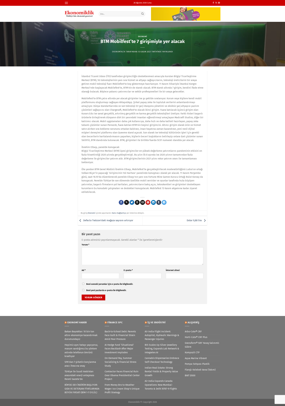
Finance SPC (115, 322)
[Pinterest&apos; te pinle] (147, 202)
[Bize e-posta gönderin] (219, 3)
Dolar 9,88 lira (194, 220)
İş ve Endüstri (157, 322)
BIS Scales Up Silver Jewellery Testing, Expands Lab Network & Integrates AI (162, 348)
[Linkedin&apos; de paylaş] (153, 202)
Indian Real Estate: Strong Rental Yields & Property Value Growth (161, 371)
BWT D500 (190, 375)
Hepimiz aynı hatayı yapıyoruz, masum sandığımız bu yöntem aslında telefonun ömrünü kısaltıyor (81, 350)
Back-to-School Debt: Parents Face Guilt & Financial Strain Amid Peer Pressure (120, 335)
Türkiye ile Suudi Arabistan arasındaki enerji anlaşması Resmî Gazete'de (79, 375)
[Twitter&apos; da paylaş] (131, 202)
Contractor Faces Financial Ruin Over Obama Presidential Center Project (122, 375)
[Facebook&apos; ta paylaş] (121, 202)
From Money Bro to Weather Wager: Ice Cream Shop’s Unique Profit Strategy (122, 388)
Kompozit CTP (192, 352)
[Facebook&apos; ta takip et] (213, 3)
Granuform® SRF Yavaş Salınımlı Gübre (202, 345)
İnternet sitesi (173, 270)
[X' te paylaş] (126, 202)
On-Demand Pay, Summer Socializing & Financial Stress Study (120, 362)
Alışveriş (193, 322)
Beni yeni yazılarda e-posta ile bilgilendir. (106, 290)
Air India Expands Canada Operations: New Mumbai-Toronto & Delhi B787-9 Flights (161, 385)
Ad (84, 270)
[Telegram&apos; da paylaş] (164, 202)
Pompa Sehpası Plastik (197, 363)
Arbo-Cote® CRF (193, 331)
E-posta (128, 270)
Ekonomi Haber (77, 322)
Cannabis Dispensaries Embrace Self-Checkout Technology (162, 360)
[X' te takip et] (216, 3)
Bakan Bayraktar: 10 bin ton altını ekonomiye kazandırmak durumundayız (81, 335)
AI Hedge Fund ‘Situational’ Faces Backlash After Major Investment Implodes (119, 348)
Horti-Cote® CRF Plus (196, 337)
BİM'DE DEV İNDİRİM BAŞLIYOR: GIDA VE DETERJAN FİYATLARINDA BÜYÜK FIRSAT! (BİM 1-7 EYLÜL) (82, 388)
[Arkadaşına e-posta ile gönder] (142, 202)
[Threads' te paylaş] (137, 202)
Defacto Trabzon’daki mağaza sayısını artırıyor (108, 220)
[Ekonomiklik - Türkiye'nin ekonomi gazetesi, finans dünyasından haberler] (79, 14)
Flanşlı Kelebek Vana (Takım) (200, 369)
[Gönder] (142, 13)
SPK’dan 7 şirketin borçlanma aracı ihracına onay (80, 364)
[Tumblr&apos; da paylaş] (158, 202)
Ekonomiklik (118, 52)
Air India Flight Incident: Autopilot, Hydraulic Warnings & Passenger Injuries (162, 335)
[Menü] (66, 3)
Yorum (85, 244)
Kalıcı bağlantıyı (119, 213)
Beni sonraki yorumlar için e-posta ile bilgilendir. (109, 284)
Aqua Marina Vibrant (196, 358)
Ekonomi (142, 36)
